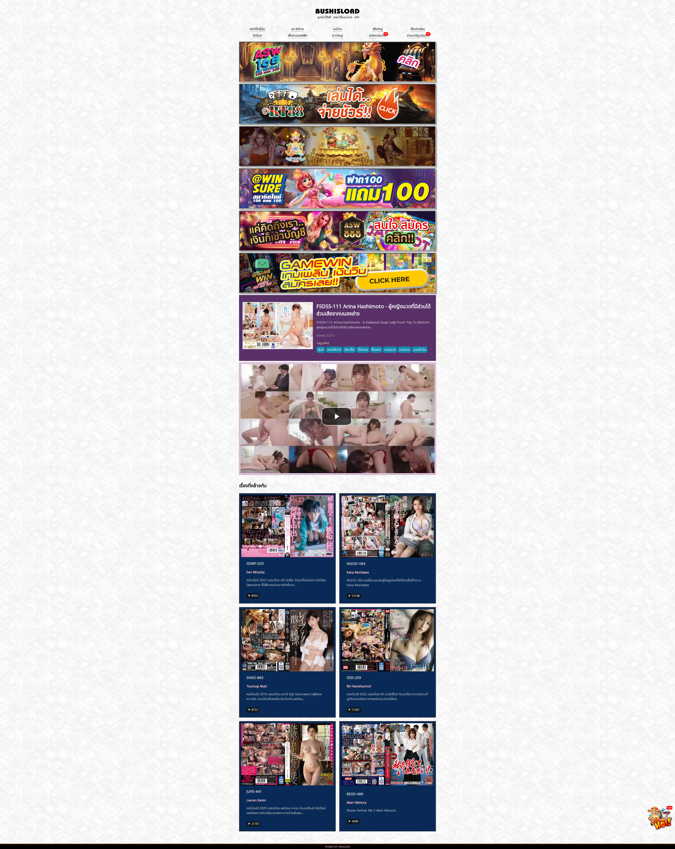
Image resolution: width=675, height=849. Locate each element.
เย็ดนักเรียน (417, 28)
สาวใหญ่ (337, 35)
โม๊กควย (363, 349)
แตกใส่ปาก (334, 349)
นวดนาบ (404, 349)
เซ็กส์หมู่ (377, 28)
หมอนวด (390, 349)
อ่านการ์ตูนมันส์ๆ (418, 35)
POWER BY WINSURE (337, 846)
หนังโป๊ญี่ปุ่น (257, 28)
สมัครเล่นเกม (377, 35)
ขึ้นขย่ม (376, 349)
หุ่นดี (321, 349)
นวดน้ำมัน (419, 349)
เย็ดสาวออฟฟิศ (297, 35)
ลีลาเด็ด (349, 349)
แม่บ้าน (337, 28)
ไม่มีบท (257, 35)
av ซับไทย (297, 28)
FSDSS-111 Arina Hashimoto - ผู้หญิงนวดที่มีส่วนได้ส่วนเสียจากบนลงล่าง (373, 309)
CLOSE (669, 807)
